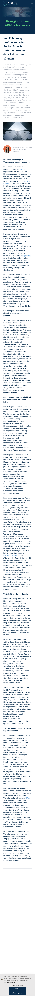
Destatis (23, 169)
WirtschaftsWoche (10, 556)
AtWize (27, 798)
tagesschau (26, 256)
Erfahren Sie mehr (10, 982)
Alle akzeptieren (17, 993)
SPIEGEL (7, 572)
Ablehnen (17, 989)
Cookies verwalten (17, 985)
